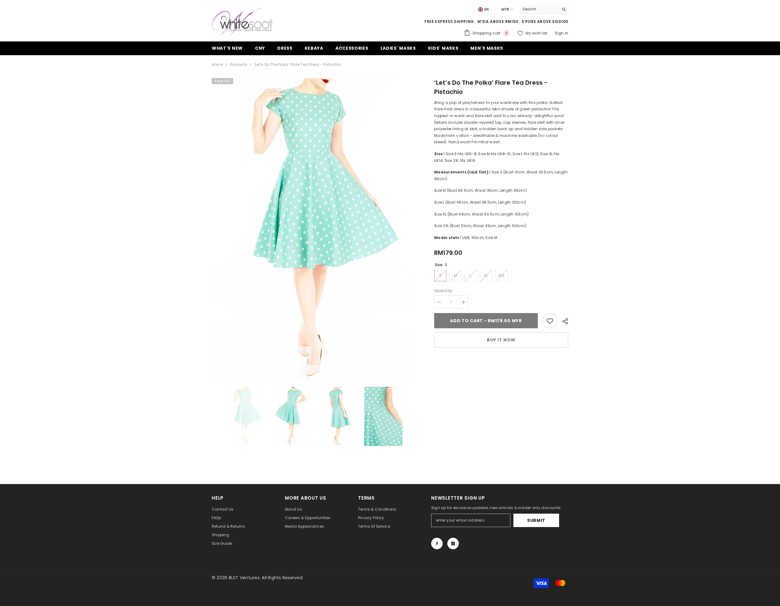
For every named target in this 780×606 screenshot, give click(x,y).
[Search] (543, 9)
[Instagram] (453, 543)
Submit (536, 520)
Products (238, 64)
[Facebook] (437, 543)
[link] (550, 321)
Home (217, 64)
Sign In (561, 33)
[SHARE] (563, 321)
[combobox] (539, 9)
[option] (314, 229)
